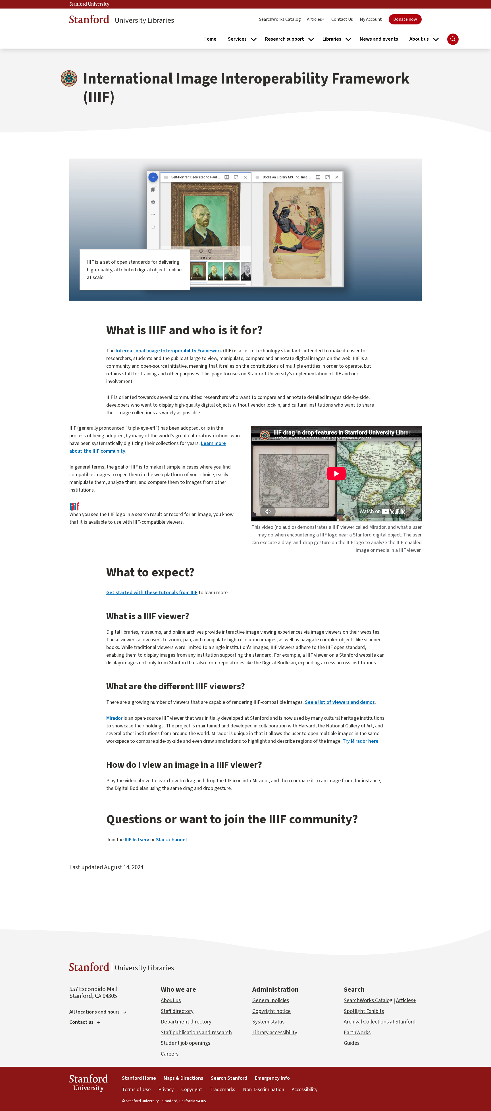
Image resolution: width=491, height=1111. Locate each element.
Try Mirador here (360, 741)
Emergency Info (272, 1078)
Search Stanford (229, 1078)
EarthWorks (357, 1033)
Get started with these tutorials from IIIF (151, 592)
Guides (351, 1043)
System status (268, 1022)
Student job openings (185, 1043)
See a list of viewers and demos (340, 702)
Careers (169, 1054)
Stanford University (89, 4)
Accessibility (304, 1089)
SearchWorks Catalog (280, 19)
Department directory (186, 1022)
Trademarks (222, 1089)
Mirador (114, 718)
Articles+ (315, 19)
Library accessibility (274, 1033)
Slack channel (171, 839)
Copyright (191, 1089)
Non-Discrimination (263, 1089)
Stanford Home (139, 1078)
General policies (270, 1000)
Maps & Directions (183, 1078)
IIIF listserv (137, 839)
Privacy (166, 1089)
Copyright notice (271, 1011)
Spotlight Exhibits (364, 1011)
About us (171, 1000)
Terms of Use (136, 1089)
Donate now (405, 19)
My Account (371, 19)
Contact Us (342, 19)
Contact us (81, 1022)
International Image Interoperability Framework (169, 350)
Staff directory (177, 1011)
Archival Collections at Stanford (380, 1022)
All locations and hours (94, 1012)
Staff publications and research (196, 1033)
